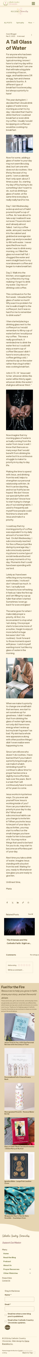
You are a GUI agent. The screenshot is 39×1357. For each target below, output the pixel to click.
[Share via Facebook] (7, 902)
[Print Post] (28, 902)
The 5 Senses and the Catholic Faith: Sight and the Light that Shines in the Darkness (19, 941)
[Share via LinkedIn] (18, 902)
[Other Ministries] (30, 1273)
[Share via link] (23, 902)
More (30, 22)
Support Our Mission (11, 1242)
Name (8, 1294)
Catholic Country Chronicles (15, 1236)
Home (6, 1253)
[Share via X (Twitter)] (12, 902)
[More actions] (31, 35)
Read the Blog (9, 1257)
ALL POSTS (8, 22)
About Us (7, 1265)
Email (8, 1304)
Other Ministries (10, 1273)
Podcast (7, 1261)
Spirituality (20, 22)
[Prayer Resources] (30, 1269)
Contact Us (6, 1280)
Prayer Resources (11, 1269)
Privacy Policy (7, 1277)
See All (30, 914)
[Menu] (33, 3)
